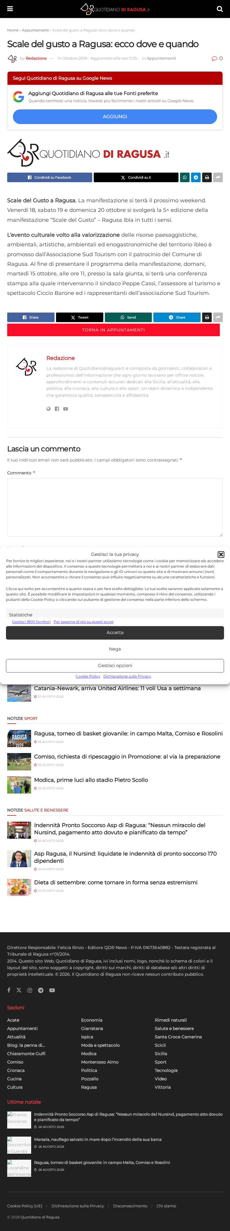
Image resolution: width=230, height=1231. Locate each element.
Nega (115, 649)
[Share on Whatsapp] (185, 177)
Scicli (160, 1045)
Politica (89, 1070)
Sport (161, 1062)
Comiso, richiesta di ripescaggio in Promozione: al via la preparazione (127, 756)
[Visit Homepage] (115, 9)
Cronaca (16, 1070)
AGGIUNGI (115, 116)
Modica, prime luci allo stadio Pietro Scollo (91, 780)
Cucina (14, 1078)
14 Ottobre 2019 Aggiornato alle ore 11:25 (98, 58)
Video (161, 1078)
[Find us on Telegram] (40, 990)
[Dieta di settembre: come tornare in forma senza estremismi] (19, 887)
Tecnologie (166, 1070)
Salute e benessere (174, 1028)
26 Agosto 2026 (50, 742)
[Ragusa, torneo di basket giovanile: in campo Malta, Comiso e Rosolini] (19, 738)
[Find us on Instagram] (30, 990)
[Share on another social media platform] (218, 177)
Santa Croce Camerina (178, 1037)
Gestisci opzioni (115, 666)
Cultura (14, 1087)
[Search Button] (220, 9)
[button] (221, 555)
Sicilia (161, 1053)
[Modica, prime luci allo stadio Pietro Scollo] (19, 784)
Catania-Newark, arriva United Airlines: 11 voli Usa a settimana (117, 688)
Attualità (16, 1037)
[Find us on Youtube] (52, 990)
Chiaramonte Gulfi (26, 1053)
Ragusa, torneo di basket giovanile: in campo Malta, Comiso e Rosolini (128, 733)
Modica (88, 1053)
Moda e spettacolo (100, 1045)
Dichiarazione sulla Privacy (127, 676)
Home (13, 30)
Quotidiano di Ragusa (40, 1217)
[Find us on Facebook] (8, 990)
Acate (13, 1020)
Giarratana (92, 1028)
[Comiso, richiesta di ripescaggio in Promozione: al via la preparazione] (19, 761)
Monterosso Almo (100, 1062)
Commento (21, 473)
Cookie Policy (88, 676)
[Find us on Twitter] (19, 990)
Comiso (15, 1062)
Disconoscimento (130, 1205)
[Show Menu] (10, 9)
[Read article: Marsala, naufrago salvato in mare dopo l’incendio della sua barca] (19, 1145)
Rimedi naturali (171, 1020)
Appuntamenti (35, 30)
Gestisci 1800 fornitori (31, 622)
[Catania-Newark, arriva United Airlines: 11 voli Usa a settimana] (19, 693)
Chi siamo (166, 1205)
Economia (91, 1020)
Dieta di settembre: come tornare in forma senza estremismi (116, 882)
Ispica (87, 1037)
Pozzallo (90, 1078)
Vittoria (163, 1087)
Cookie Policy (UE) (24, 1205)
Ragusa (89, 1087)
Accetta (115, 633)
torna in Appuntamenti (113, 330)
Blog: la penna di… (26, 1045)
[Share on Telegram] (196, 177)
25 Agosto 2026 (50, 697)
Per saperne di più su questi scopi (84, 622)
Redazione (36, 58)
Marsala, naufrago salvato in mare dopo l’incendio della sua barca (98, 1139)
